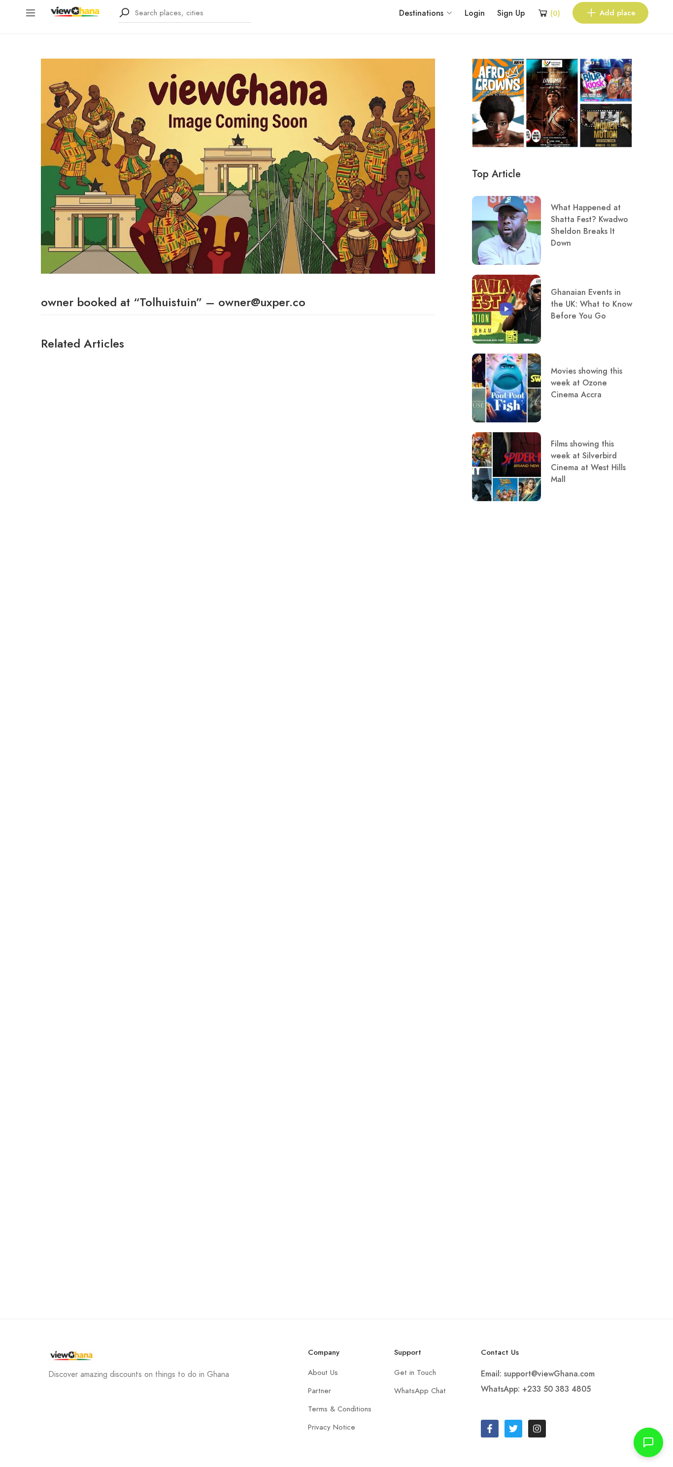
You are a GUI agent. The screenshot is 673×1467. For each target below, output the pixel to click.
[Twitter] (513, 1428)
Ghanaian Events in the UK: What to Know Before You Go (591, 304)
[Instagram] (537, 1428)
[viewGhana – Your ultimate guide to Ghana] (77, 12)
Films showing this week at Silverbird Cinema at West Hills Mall (588, 461)
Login (475, 13)
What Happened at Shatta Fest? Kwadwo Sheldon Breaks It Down (589, 225)
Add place (618, 12)
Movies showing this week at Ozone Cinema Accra (586, 382)
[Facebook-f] (490, 1428)
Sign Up (511, 13)
